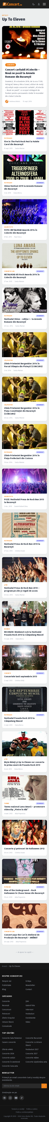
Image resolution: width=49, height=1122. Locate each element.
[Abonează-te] (44, 1086)
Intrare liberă (8, 1022)
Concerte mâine (32, 1058)
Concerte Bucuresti (34, 1038)
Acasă (4, 966)
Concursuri (6, 1010)
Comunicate (7, 1026)
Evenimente (30, 1018)
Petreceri (6, 1014)
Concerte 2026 (8, 1054)
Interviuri (29, 1010)
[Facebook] (4, 1097)
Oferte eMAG (7, 1049)
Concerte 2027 (32, 1054)
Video (28, 1022)
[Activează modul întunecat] (33, 4)
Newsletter (30, 985)
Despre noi (6, 981)
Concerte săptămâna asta (36, 1062)
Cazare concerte (9, 1042)
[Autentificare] (38, 4)
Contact (29, 989)
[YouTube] (16, 1097)
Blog (4, 989)
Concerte (6, 1001)
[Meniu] (44, 4)
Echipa (28, 981)
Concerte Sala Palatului (12, 1038)
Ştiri (27, 1001)
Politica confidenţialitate (24, 1112)
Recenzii (5, 1005)
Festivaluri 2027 (32, 1049)
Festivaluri (30, 1014)
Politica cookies (32, 1109)
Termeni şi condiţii (17, 1109)
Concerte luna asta (10, 1066)
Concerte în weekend (11, 1062)
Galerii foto (30, 1005)
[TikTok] (21, 1097)
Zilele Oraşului (8, 1018)
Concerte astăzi (8, 1058)
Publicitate (6, 985)
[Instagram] (10, 1097)
